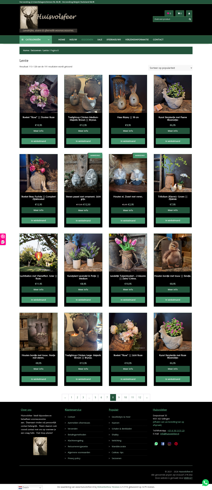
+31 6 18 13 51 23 (176, 430)
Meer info (38, 130)
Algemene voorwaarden (79, 452)
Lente (46, 50)
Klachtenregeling (75, 440)
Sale (99, 39)
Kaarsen (115, 422)
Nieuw (73, 39)
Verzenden (73, 428)
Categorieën (33, 39)
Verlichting (116, 440)
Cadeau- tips (117, 452)
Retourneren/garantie (78, 446)
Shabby (115, 434)
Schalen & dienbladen (122, 428)
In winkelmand (38, 141)
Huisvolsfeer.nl (186, 471)
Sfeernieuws (114, 39)
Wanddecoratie (119, 446)
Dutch (25, 487)
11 (132, 397)
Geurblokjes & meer (121, 416)
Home (61, 39)
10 (125, 397)
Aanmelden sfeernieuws (79, 422)
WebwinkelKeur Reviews (108, 487)
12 (139, 397)
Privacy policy (74, 458)
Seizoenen (87, 39)
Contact (158, 39)
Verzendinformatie (137, 39)
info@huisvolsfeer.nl (169, 433)
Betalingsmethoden (77, 434)
